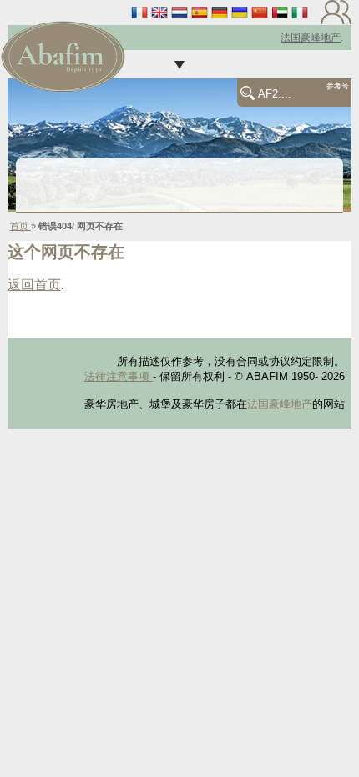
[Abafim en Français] (139, 12)
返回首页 (34, 285)
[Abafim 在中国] (259, 12)
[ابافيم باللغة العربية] (280, 12)
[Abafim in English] (159, 12)
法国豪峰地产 (311, 37)
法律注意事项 (118, 376)
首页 (20, 226)
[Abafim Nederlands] (179, 12)
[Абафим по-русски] (239, 12)
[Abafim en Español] (199, 12)
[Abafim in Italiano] (300, 12)
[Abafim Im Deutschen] (219, 12)
